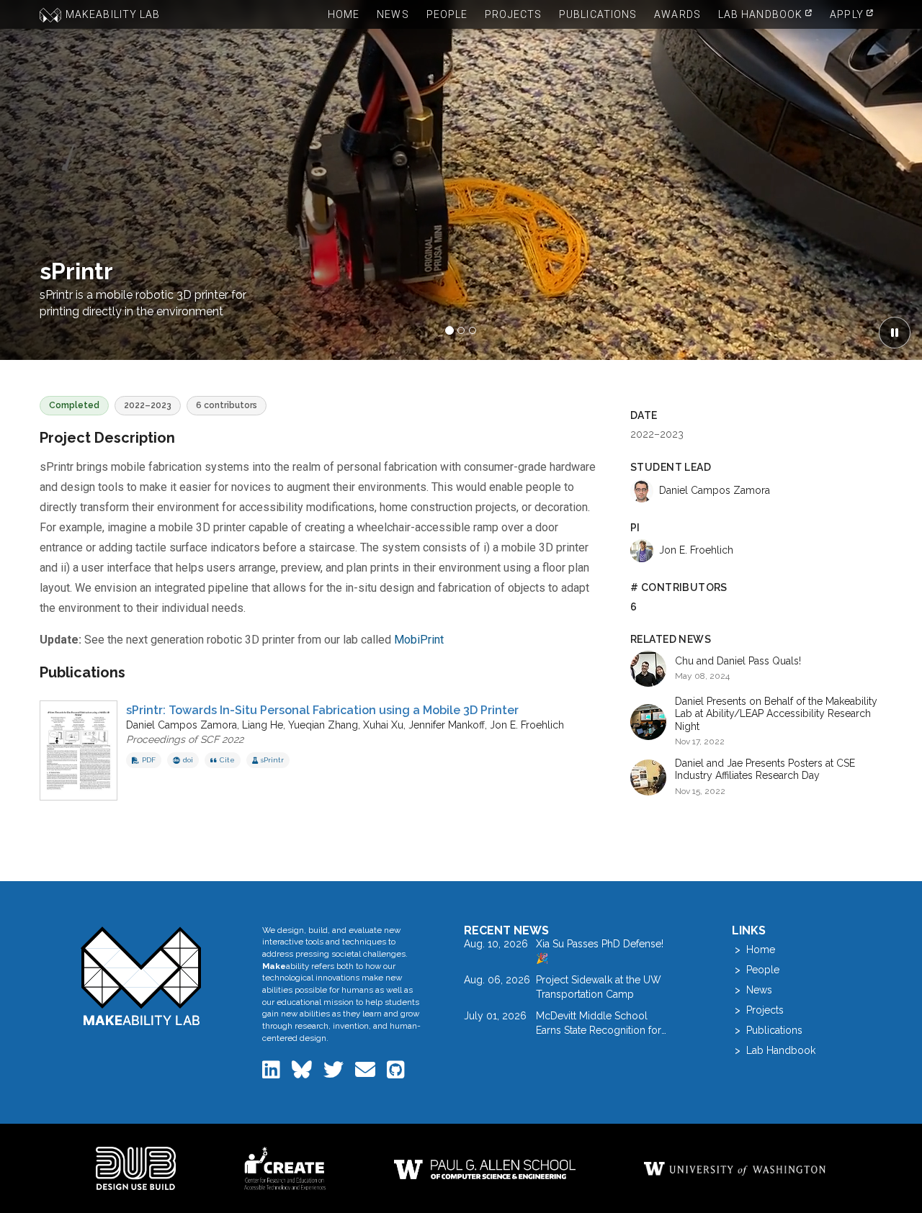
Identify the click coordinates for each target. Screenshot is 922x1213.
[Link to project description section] (190, 438)
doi (188, 760)
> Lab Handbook (773, 1050)
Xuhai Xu (383, 725)
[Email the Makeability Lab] (366, 1073)
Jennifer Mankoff (446, 725)
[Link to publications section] (141, 673)
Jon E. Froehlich (527, 725)
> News (752, 990)
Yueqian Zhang (323, 725)
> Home (753, 949)
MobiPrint (419, 639)
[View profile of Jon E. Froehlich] (641, 550)
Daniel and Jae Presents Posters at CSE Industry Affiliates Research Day (765, 769)
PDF (149, 760)
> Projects (758, 1010)
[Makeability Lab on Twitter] (334, 1073)
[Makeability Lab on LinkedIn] (272, 1073)
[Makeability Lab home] (141, 975)
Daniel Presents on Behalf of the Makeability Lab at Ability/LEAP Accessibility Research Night (776, 713)
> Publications (767, 1030)
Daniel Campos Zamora (181, 725)
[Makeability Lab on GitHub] (396, 1073)
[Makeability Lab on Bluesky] (303, 1073)
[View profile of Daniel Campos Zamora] (641, 490)
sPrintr (272, 760)
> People (755, 969)
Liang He (262, 725)
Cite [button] (227, 760)
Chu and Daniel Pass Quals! (738, 661)
